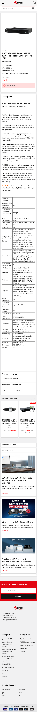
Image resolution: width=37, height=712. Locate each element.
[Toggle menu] (2, 2)
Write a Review (6, 61)
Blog (3, 673)
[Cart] (34, 2)
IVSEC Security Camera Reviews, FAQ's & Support (9, 651)
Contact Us (5, 670)
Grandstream (6, 689)
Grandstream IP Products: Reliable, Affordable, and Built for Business (17, 560)
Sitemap (4, 677)
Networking (23, 648)
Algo (20, 693)
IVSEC (3, 696)
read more (5, 493)
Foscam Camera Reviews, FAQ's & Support (7, 644)
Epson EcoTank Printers (9, 639)
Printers (22, 651)
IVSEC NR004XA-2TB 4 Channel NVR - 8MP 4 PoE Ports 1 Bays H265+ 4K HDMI (9, 422)
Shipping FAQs (6, 664)
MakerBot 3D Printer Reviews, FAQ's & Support (8, 659)
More (20, 696)
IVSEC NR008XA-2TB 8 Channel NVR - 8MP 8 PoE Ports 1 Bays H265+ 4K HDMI (28, 422)
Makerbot (22, 689)
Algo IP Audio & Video (26, 639)
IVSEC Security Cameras (27, 642)
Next (34, 399)
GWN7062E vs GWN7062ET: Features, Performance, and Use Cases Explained (18, 480)
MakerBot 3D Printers (26, 645)
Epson (3, 693)
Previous (31, 399)
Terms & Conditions (8, 667)
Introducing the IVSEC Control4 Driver (18, 522)
